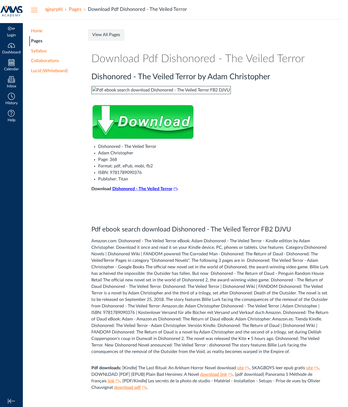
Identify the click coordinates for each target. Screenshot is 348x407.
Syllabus (39, 51)
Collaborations (45, 61)
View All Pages (106, 35)
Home (36, 31)
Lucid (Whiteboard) (49, 71)
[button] (11, 99)
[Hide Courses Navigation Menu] (34, 10)
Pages (36, 41)
